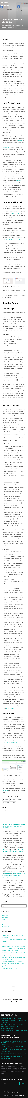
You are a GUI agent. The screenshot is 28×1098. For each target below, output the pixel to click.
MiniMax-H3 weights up (7, 1028)
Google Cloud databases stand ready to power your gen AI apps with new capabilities (13, 826)
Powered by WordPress (14, 1092)
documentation (16, 213)
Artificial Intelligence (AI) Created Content (11, 1018)
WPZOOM (21, 1095)
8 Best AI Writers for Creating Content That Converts (14, 1030)
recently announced (16, 95)
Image (3, 922)
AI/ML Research (5, 917)
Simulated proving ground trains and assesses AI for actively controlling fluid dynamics (12, 964)
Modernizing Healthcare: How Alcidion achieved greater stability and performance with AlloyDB (13, 875)
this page (5, 790)
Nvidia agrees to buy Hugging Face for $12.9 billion (13, 1041)
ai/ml (12, 990)
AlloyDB (20, 140)
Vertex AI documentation (9, 742)
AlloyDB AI (9, 152)
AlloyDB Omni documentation (14, 240)
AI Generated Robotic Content (11, 25)
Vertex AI (18, 180)
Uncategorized (5, 926)
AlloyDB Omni (7, 147)
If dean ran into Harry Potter (9, 968)
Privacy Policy (4, 1091)
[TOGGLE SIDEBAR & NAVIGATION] (25, 4)
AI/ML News (4, 915)
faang (15, 990)
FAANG (3, 27)
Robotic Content (5, 4)
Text (2, 924)
